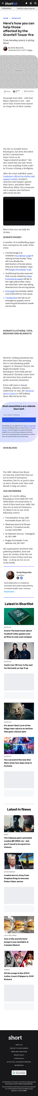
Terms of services (30, 426)
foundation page (23, 256)
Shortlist (16, 18)
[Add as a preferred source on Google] (19, 1072)
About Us (19, 1045)
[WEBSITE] (18, 578)
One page (10, 291)
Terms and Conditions (19, 1051)
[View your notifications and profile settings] (26, 3)
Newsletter (30, 91)
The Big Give (11, 298)
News (30, 50)
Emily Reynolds (17, 48)
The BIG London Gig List (26, 9)
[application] (19, 208)
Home (5, 18)
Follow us (18, 91)
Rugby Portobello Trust (20, 269)
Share (8, 91)
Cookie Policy (19, 1058)
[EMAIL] (22, 578)
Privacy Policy (19, 1055)
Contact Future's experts (19, 1048)
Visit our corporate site (25, 1084)
